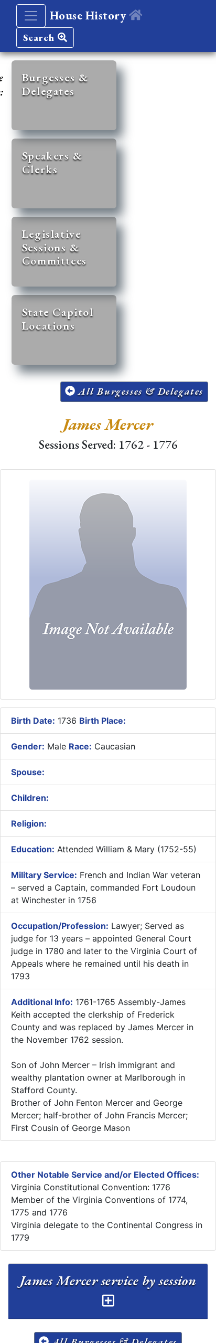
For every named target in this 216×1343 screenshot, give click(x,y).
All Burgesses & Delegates (139, 391)
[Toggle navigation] (31, 15)
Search (40, 37)
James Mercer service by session (108, 1280)
